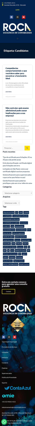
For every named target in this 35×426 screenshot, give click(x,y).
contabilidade (7, 216)
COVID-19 (6, 226)
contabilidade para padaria (11, 223)
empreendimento (21, 230)
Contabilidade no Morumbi (11, 219)
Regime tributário (19, 261)
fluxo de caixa (7, 233)
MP (20, 254)
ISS (8, 250)
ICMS (13, 243)
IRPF (4, 250)
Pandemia (12, 257)
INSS (25, 247)
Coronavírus (24, 223)
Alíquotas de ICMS (8, 212)
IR (28, 247)
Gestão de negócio (8, 236)
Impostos (20, 247)
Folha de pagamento (18, 233)
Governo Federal (26, 240)
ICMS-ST (25, 243)
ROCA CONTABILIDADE (10, 264)
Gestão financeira (8, 240)
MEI (28, 250)
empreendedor (19, 226)
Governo (17, 240)
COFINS (26, 212)
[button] (17, 38)
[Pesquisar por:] (14, 148)
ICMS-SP (19, 243)
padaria (5, 257)
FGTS (29, 230)
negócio (24, 254)
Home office (6, 243)
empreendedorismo (9, 230)
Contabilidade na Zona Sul (20, 216)
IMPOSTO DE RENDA (9, 247)
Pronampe (19, 257)
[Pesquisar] (27, 148)
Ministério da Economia (10, 254)
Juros (12, 250)
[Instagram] (17, 17)
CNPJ (20, 212)
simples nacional (24, 264)
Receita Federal (7, 261)
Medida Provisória (20, 250)
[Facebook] (11, 17)
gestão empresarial (20, 236)
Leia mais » (9, 91)
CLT (16, 212)
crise (12, 226)
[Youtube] (23, 17)
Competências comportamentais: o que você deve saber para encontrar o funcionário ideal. (16, 73)
